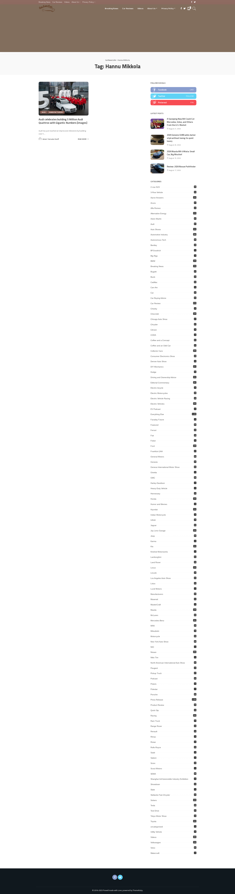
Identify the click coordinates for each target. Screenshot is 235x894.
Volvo (153, 848)
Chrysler (154, 324)
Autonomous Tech (158, 240)
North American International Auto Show (168, 663)
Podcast (154, 679)
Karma (153, 541)
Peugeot (154, 668)
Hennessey (155, 494)
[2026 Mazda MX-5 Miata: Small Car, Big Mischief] (157, 155)
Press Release (157, 700)
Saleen (154, 758)
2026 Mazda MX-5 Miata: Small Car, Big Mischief (181, 153)
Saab (153, 752)
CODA (153, 335)
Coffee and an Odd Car (161, 346)
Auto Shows (156, 229)
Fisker (153, 441)
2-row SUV (155, 187)
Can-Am (154, 287)
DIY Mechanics (157, 367)
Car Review (155, 303)
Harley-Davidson (158, 483)
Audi (44, 112)
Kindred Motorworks (159, 552)
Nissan (153, 652)
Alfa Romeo (156, 208)
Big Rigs (154, 256)
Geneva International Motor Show (165, 467)
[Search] (194, 8)
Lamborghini (156, 557)
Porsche (154, 694)
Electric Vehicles (157, 404)
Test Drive (155, 811)
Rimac (153, 737)
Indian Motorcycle (158, 515)
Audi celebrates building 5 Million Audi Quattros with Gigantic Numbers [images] (63, 121)
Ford (153, 446)
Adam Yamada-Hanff (51, 139)
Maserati (154, 599)
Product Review (157, 705)
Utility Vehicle (156, 832)
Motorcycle (155, 636)
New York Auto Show (159, 642)
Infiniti (153, 520)
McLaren (154, 615)
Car (152, 293)
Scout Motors (156, 768)
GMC (153, 478)
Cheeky (154, 309)
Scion (153, 763)
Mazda (153, 610)
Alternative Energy (158, 213)
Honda (153, 499)
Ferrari (153, 430)
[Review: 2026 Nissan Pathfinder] (157, 168)
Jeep (153, 536)
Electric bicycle (157, 388)
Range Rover (156, 726)
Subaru (154, 800)
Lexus (153, 568)
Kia (152, 546)
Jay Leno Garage (158, 531)
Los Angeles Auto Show (161, 578)
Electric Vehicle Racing (160, 398)
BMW (153, 261)
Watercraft (155, 853)
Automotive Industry (159, 235)
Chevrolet (155, 314)
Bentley (154, 245)
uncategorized (157, 827)
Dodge (153, 372)
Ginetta (154, 472)
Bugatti (154, 272)
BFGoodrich (156, 250)
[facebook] (173, 90)
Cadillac (154, 282)
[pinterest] (173, 102)
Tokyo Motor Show (158, 816)
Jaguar (154, 525)
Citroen (154, 330)
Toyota (153, 821)
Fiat (152, 435)
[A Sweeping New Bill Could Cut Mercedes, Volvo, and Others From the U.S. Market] (157, 124)
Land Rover (156, 562)
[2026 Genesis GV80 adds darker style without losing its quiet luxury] (157, 140)
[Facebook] (191, 2)
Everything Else (157, 414)
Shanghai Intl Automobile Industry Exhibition (169, 779)
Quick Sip (155, 710)
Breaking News (157, 266)
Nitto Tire (154, 657)
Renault (154, 731)
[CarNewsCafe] (47, 8)
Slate (153, 790)
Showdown (155, 784)
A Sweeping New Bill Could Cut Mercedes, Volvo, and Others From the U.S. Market (180, 122)
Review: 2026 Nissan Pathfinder (181, 166)
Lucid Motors (156, 589)
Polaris (153, 684)
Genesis (154, 462)
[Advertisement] (117, 33)
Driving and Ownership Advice (163, 377)
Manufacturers (56, 112)
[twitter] (173, 96)
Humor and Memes (159, 504)
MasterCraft (156, 605)
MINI (153, 626)
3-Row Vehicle (157, 192)
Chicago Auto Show (159, 319)
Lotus (153, 583)
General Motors (157, 457)
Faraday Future (157, 420)
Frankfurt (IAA (157, 451)
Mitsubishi (155, 631)
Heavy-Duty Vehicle (159, 488)
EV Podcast (155, 409)
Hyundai (154, 509)
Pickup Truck (156, 673)
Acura (153, 203)
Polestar (154, 689)
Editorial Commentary (160, 383)
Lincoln (154, 573)
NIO (152, 647)
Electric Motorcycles (159, 393)
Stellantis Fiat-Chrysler (160, 795)
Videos (153, 837)
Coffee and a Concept (160, 340)
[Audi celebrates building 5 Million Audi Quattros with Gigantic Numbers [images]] (64, 99)
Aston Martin (156, 219)
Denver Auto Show (158, 361)
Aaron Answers (157, 198)
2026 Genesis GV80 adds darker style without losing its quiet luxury (181, 138)
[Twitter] (194, 2)
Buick (153, 277)
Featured (154, 425)
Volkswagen (156, 842)
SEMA (153, 774)
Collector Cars (157, 351)
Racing (154, 716)
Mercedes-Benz (157, 620)
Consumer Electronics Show (163, 356)
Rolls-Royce (156, 747)
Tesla (153, 805)
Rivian (153, 742)
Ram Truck (155, 721)
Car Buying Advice (158, 298)
